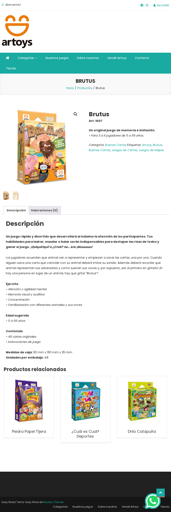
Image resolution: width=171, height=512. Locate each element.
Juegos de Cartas (124, 150)
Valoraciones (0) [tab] (44, 210)
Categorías (26, 58)
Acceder (163, 5)
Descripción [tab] (16, 210)
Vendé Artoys (117, 58)
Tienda (11, 68)
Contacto (142, 58)
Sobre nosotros (88, 58)
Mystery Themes (53, 502)
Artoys (146, 145)
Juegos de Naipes (151, 150)
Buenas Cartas (115, 145)
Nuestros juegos (57, 58)
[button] (75, 114)
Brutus (157, 145)
